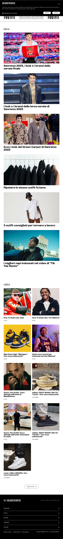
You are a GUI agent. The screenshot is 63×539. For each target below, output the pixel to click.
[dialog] (31, 8)
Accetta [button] (56, 12)
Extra (5, 513)
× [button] (59, 4)
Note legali (25, 532)
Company (6, 522)
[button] (9, 13)
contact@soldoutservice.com (49, 500)
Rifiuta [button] (47, 12)
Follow (6, 527)
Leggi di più (32, 8)
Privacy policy (8, 532)
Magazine (6, 508)
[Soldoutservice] (5, 500)
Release (6, 517)
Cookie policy (17, 532)
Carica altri (30, 486)
